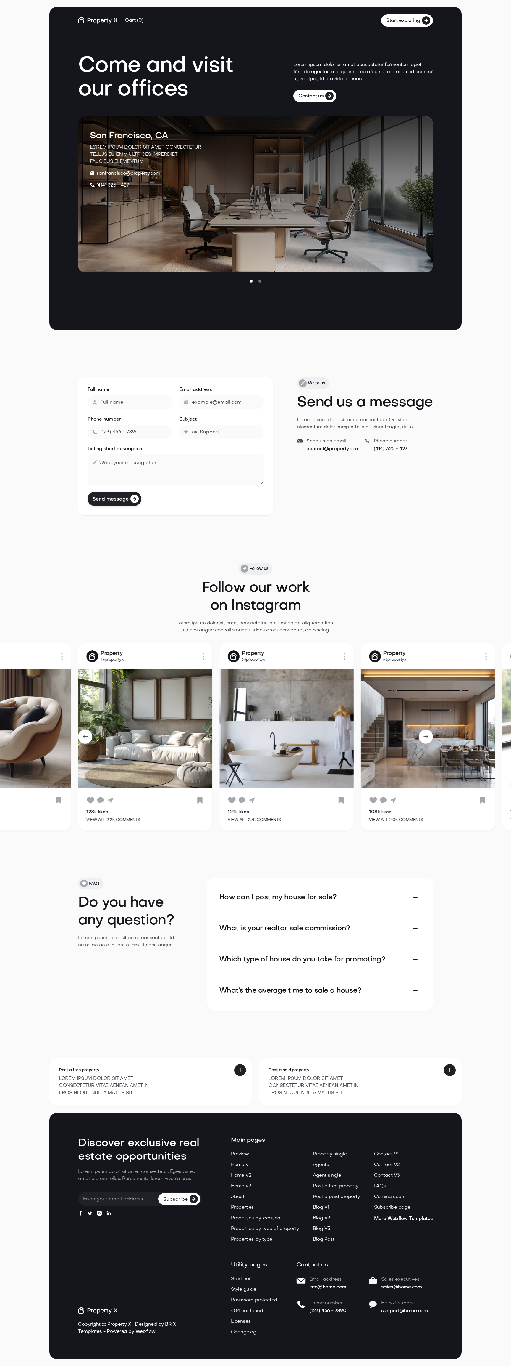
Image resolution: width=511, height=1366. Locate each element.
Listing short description (115, 449)
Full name (98, 389)
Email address (195, 389)
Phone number (104, 419)
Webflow (145, 1331)
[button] (134, 20)
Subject (188, 419)
